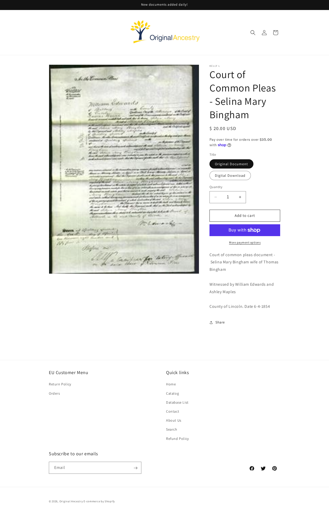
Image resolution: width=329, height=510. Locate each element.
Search (171, 429)
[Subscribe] (135, 468)
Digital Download (230, 175)
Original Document (231, 164)
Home (171, 384)
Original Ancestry (71, 501)
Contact (172, 411)
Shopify (110, 501)
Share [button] (220, 322)
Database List (177, 402)
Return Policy (60, 384)
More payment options (245, 242)
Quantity (215, 187)
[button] (253, 32)
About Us (173, 420)
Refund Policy (177, 438)
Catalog (172, 393)
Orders (54, 393)
